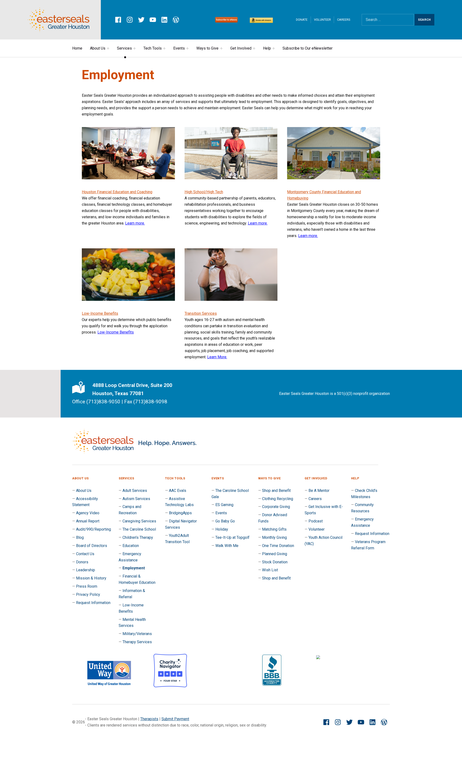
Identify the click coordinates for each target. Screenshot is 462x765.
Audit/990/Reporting (93, 529)
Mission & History (91, 578)
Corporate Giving (276, 506)
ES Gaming (224, 504)
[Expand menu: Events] (187, 48)
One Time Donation (278, 545)
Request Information (93, 602)
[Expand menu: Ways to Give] (221, 48)
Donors (82, 562)
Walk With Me (226, 545)
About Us (97, 48)
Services (124, 48)
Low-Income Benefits (100, 313)
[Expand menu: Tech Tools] (164, 48)
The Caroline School (139, 529)
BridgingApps (180, 513)
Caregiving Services (139, 521)
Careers (343, 19)
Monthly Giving (274, 537)
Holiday (221, 529)
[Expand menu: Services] (134, 48)
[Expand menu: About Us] (108, 48)
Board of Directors (91, 545)
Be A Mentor (318, 490)
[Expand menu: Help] (273, 48)
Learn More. (217, 357)
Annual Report (87, 521)
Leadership (85, 570)
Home (77, 48)
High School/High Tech (204, 192)
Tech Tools (152, 48)
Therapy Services (137, 642)
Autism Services (136, 498)
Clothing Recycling (277, 498)
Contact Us (85, 554)
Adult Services (134, 490)
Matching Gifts (274, 529)
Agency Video (87, 513)
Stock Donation (275, 562)
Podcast (315, 521)
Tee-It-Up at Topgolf (232, 537)
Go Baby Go (225, 521)
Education (130, 545)
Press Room (86, 586)
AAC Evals (177, 490)
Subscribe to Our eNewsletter (307, 48)
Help (267, 48)
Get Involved (240, 48)
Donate (302, 19)
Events (179, 48)
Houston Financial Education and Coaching (117, 192)
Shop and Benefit (276, 490)
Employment (133, 568)
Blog (80, 537)
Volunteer (322, 19)
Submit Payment (175, 719)
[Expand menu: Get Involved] (254, 48)
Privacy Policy (88, 594)
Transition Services (201, 313)
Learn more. (135, 223)
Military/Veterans (137, 633)
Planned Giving (274, 554)
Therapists (149, 719)
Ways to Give (207, 48)
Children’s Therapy (137, 537)
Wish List (270, 570)
